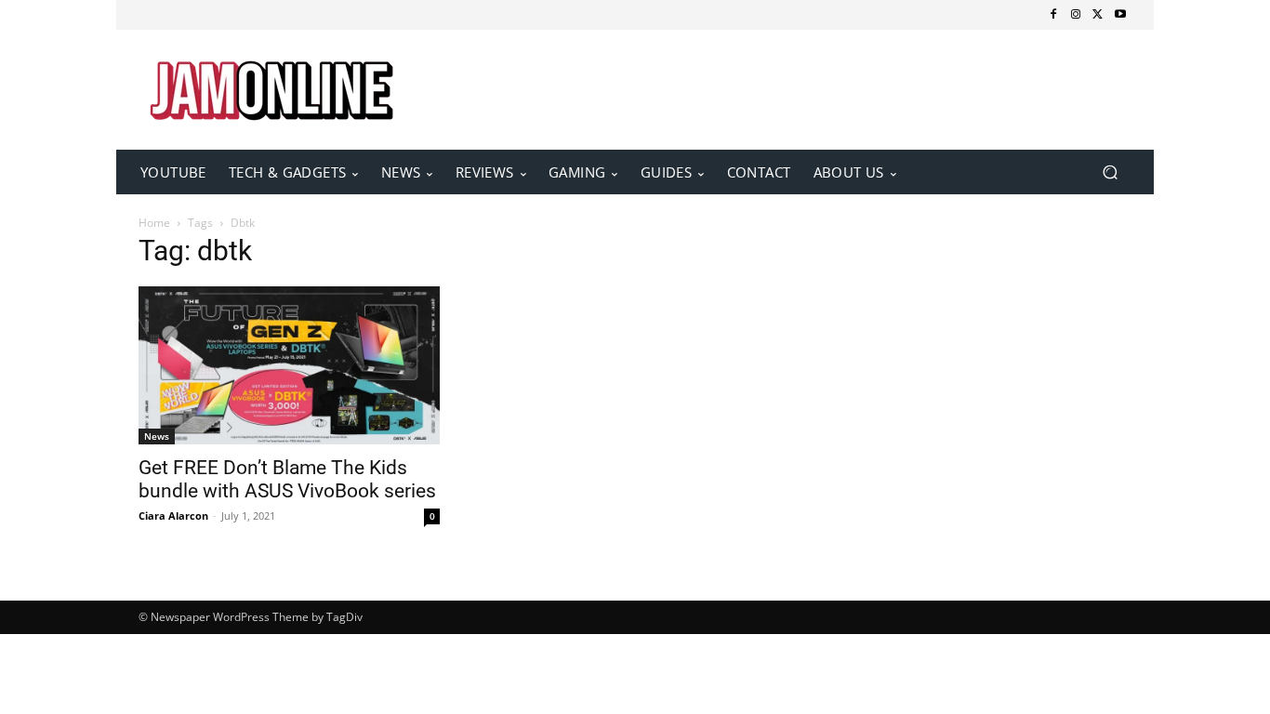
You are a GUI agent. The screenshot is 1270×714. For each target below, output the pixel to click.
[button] (1109, 172)
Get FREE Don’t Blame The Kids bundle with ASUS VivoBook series (287, 479)
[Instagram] (1076, 15)
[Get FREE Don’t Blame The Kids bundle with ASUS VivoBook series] (289, 365)
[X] (1098, 15)
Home (154, 223)
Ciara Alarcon (173, 515)
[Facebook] (1053, 15)
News (156, 436)
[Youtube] (1120, 15)
